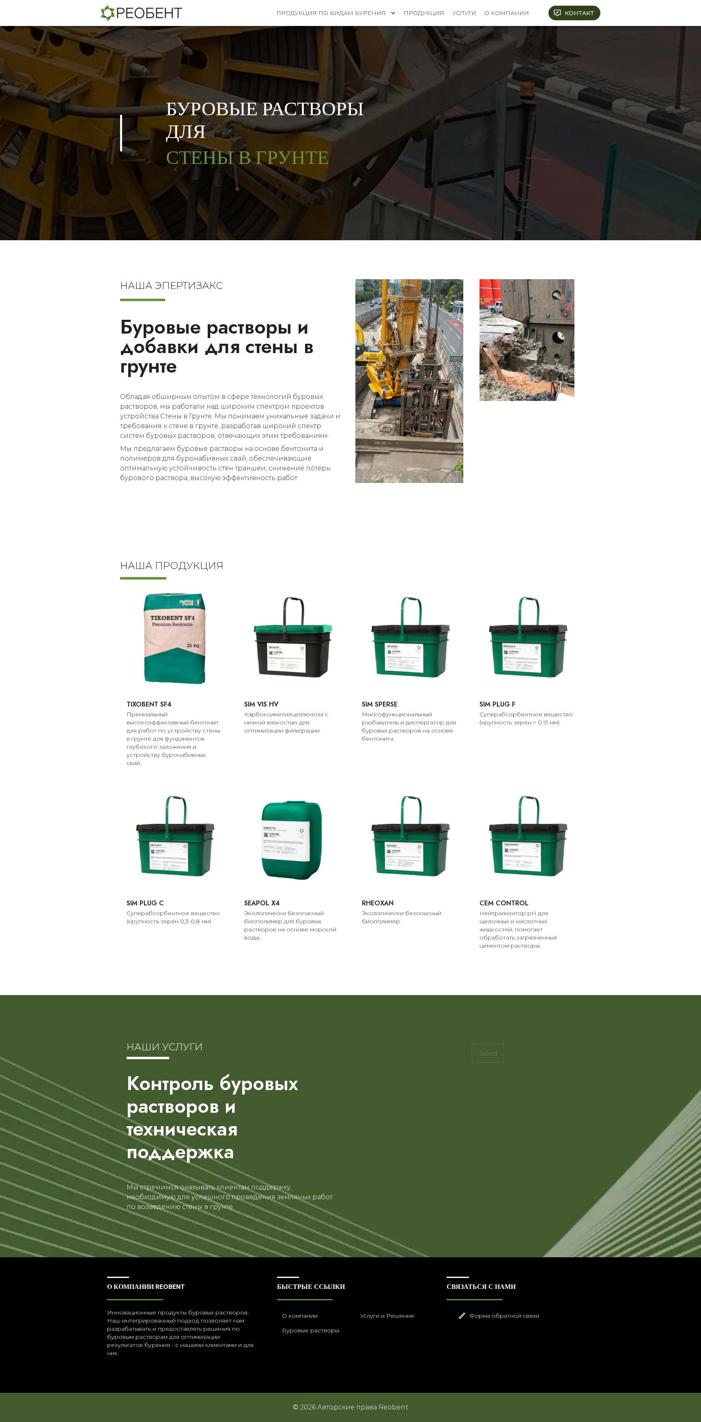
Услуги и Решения (387, 1315)
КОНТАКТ (579, 13)
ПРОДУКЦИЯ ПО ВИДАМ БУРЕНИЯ (331, 13)
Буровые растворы (310, 1330)
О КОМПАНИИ (506, 13)
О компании (300, 1315)
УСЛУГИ (464, 13)
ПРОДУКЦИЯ (424, 13)
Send (488, 1053)
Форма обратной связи (504, 1315)
